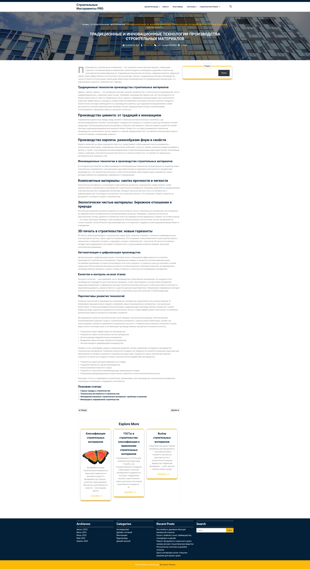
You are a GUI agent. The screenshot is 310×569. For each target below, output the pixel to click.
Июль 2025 (81, 532)
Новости (165, 7)
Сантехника (191, 7)
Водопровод (122, 538)
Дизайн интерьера (151, 7)
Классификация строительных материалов (95, 437)
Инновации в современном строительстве (99, 399)
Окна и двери (178, 7)
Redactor (148, 45)
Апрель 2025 (82, 541)
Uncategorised (122, 529)
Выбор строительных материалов (162, 437)
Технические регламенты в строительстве (100, 394)
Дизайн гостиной (124, 532)
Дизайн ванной (123, 541)
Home (86, 24)
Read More (95, 496)
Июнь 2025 (81, 535)
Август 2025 (82, 529)
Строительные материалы (108, 24)
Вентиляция (121, 535)
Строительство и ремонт (209, 7)
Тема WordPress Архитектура (155, 565)
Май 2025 (81, 538)
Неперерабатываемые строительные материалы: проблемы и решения (113, 396)
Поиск (207, 66)
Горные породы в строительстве (95, 391)
